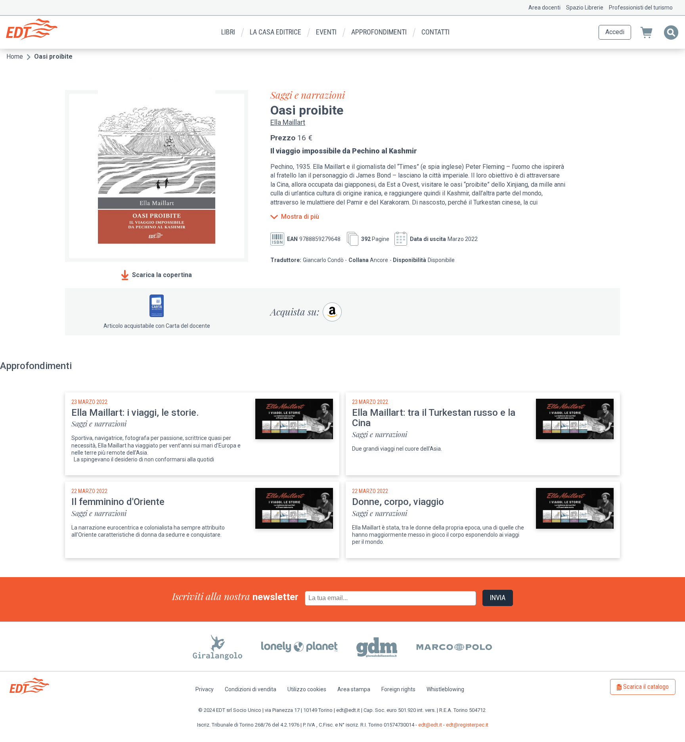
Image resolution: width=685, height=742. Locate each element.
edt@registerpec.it (467, 725)
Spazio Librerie (584, 7)
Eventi (326, 32)
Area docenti (544, 7)
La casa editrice (275, 32)
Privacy (204, 689)
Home (14, 56)
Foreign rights (398, 689)
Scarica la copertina (162, 275)
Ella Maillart (287, 122)
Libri (228, 32)
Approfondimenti (379, 32)
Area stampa (353, 689)
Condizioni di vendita (250, 689)
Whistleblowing (445, 689)
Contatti (435, 32)
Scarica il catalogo (646, 686)
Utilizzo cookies (306, 689)
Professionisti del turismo (641, 7)
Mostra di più (300, 216)
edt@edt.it (430, 725)
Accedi (614, 32)
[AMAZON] (332, 311)
